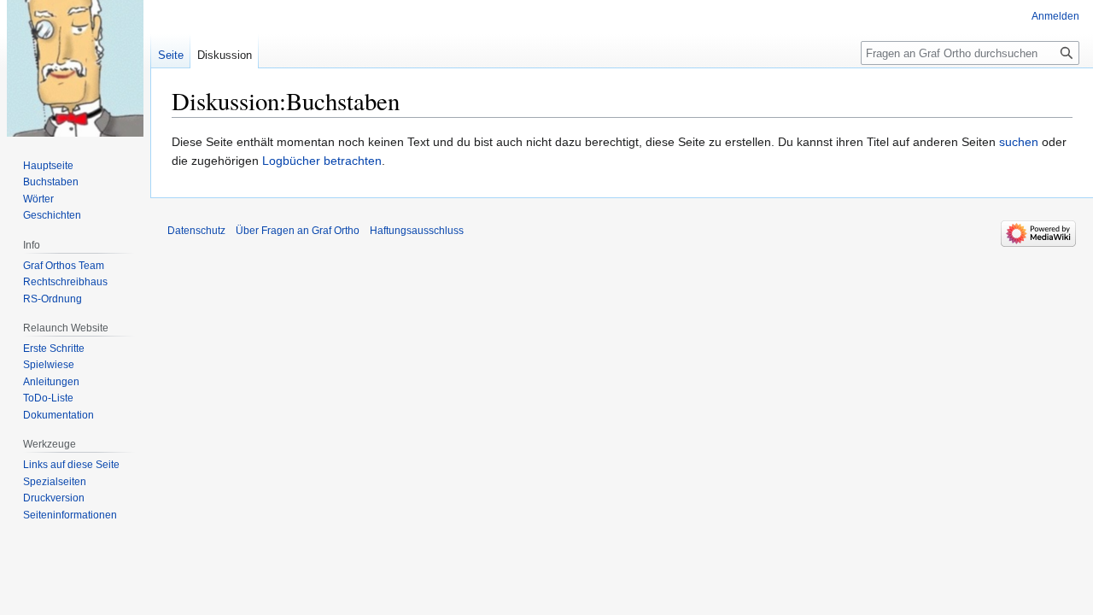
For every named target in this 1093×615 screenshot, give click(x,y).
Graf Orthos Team (63, 266)
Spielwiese (48, 365)
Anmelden (1055, 16)
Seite (171, 55)
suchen (1018, 142)
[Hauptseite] (75, 68)
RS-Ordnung (52, 299)
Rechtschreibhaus (65, 282)
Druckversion (54, 498)
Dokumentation (58, 415)
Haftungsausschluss (417, 231)
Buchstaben (51, 182)
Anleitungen (51, 382)
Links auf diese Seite (71, 465)
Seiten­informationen (70, 515)
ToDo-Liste (48, 398)
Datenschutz (196, 231)
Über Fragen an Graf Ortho (297, 231)
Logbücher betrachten (322, 160)
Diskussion (224, 55)
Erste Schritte (54, 348)
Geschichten (52, 215)
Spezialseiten (54, 482)
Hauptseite (48, 166)
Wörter (38, 199)
